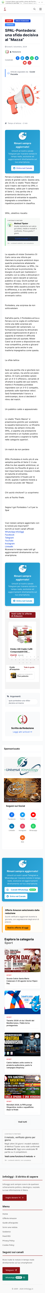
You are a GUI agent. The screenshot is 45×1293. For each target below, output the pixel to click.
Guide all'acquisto (10, 1222)
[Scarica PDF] (29, 63)
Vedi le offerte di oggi (17, 927)
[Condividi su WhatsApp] (32, 58)
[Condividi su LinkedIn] (27, 58)
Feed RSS (6, 1236)
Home (5, 1214)
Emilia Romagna (22, 21)
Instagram (10, 543)
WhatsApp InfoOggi (14, 532)
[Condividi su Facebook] (18, 58)
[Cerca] (34, 9)
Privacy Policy (8, 1240)
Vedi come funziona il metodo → (20, 1156)
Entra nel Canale (24, 168)
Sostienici (6, 1231)
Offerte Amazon (9, 1218)
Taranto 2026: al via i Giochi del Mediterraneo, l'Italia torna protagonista (20, 1022)
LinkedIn (9, 546)
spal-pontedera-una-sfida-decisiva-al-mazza (19, 702)
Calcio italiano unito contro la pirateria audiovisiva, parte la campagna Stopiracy (19, 1065)
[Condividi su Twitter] (22, 58)
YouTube (9, 540)
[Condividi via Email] (25, 63)
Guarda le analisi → (22, 238)
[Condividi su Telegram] (36, 58)
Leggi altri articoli (21, 732)
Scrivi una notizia (9, 1227)
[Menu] (40, 9)
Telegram (9, 537)
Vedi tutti (22, 1122)
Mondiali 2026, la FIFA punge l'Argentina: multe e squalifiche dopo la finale (20, 1107)
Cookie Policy (8, 1245)
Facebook (9, 534)
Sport (9, 21)
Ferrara (10, 25)
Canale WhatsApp (23, 889)
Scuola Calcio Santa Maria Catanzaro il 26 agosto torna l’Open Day (22, 980)
